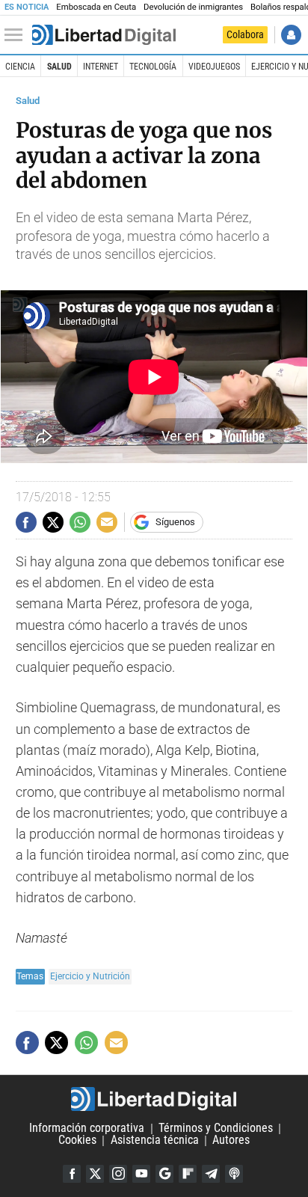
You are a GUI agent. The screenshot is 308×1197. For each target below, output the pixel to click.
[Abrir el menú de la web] (17, 35)
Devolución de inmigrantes (193, 7)
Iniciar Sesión (291, 35)
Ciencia (20, 66)
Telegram (211, 1174)
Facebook (72, 1174)
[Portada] (104, 35)
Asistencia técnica (155, 1140)
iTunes (234, 1174)
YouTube (141, 1174)
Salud (59, 66)
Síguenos (175, 522)
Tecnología (152, 66)
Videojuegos (214, 66)
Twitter (95, 1174)
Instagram (118, 1174)
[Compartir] (26, 522)
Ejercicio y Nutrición (90, 976)
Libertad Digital (154, 1099)
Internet (100, 66)
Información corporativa (86, 1128)
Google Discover (164, 1174)
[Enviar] (80, 522)
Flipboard (188, 1174)
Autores (231, 1140)
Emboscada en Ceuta (96, 7)
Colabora (245, 34)
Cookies (77, 1140)
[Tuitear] (53, 522)
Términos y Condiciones (215, 1128)
